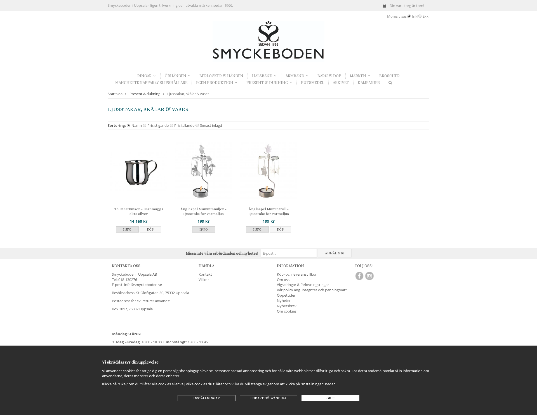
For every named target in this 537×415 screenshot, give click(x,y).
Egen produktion (214, 82)
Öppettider (286, 295)
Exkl (426, 16)
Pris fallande (184, 125)
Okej (330, 398)
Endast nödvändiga (268, 398)
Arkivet (341, 82)
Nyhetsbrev (286, 305)
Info (127, 229)
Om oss (283, 279)
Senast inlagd (211, 125)
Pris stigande (158, 125)
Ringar (144, 76)
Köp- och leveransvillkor (297, 274)
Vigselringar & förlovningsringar (303, 284)
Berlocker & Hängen (221, 76)
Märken (358, 76)
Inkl (415, 16)
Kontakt (205, 274)
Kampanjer (369, 82)
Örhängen (175, 76)
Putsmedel (312, 82)
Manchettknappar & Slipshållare (151, 82)
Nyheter (284, 300)
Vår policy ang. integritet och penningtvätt (312, 289)
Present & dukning (267, 82)
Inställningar (206, 398)
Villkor (204, 279)
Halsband (262, 76)
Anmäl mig (334, 253)
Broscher (389, 76)
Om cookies (286, 311)
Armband (295, 76)
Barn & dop (329, 76)
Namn (136, 125)
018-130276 (127, 279)
